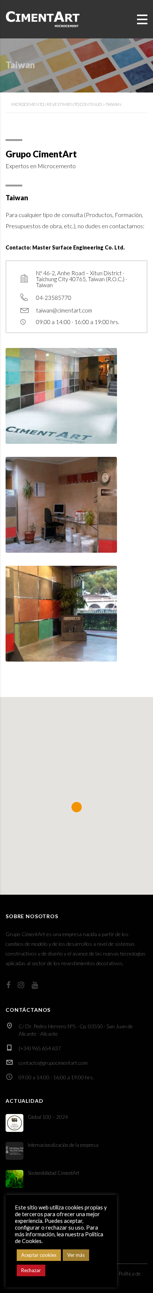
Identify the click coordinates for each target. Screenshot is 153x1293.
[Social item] (8, 984)
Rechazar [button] (31, 1270)
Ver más (76, 1255)
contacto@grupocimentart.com (53, 1063)
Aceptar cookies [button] (38, 1255)
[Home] (43, 18)
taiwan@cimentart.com (64, 310)
